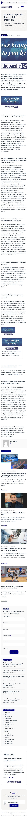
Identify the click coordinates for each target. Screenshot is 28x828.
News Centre (8, 734)
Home (5, 23)
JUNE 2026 (7, 730)
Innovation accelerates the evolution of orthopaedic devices (13, 677)
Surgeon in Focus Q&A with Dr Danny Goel (14, 670)
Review (6, 737)
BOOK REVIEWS (9, 716)
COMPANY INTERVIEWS (11, 720)
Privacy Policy (4, 815)
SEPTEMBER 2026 (9, 739)
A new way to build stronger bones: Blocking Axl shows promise (14, 2)
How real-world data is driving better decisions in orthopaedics (12, 699)
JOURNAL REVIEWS (9, 728)
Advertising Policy (12, 815)
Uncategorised (8, 741)
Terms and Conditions (22, 815)
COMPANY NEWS (9, 722)
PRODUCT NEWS (9, 736)
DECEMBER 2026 (9, 724)
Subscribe (14, 652)
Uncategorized (8, 743)
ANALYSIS (7, 713)
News (9, 23)
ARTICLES (4, 35)
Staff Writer (11, 35)
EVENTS (7, 726)
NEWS (6, 732)
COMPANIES (8, 718)
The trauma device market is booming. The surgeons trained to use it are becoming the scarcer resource (13, 664)
